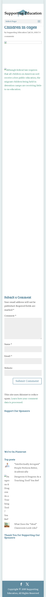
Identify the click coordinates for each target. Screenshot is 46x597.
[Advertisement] (23, 187)
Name (8, 344)
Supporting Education (17, 32)
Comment (10, 315)
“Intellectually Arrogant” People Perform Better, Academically (27, 468)
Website (8, 368)
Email (8, 356)
